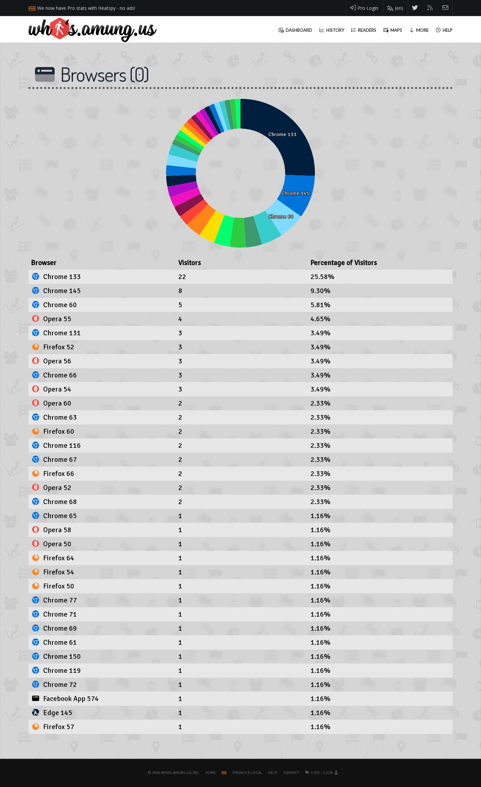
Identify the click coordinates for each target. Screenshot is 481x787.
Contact (291, 772)
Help (272, 772)
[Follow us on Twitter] (415, 8)
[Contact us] (445, 8)
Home (210, 772)
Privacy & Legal (247, 772)
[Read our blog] (430, 8)
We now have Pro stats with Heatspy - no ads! (86, 8)
